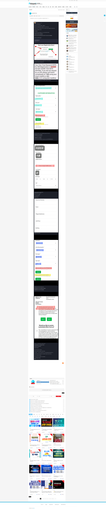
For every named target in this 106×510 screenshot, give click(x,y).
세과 (41, 414)
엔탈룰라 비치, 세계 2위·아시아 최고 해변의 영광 (55, 382)
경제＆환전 (54, 416)
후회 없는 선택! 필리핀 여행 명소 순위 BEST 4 (54, 383)
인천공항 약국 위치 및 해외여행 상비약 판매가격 (35, 404)
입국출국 (34, 414)
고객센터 (70, 6)
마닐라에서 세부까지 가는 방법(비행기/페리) (35, 411)
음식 (35, 416)
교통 (55, 414)
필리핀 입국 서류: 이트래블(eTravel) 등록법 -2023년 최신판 (37, 402)
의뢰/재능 (43, 6)
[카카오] (71, 18)
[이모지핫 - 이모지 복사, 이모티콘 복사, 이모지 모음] (71, 25)
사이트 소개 (42, 504)
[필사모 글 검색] (104, 21)
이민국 (44, 414)
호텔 (50, 416)
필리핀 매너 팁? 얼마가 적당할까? (34, 399)
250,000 (69, 58)
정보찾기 (74, 0)
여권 (36, 414)
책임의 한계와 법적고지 (63, 504)
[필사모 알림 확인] (75, 7)
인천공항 (53, 414)
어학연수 (46, 416)
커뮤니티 (37, 6)
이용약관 (46, 504)
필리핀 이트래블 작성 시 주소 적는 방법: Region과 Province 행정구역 (38, 410)
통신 (32, 416)
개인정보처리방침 (51, 504)
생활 (62, 414)
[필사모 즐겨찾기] (28, 0)
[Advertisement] (46, 371)
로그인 (69, 0)
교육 (39, 416)
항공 (56, 416)
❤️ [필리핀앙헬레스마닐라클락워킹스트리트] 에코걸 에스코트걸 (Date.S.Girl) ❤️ (72, 47)
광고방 (67, 6)
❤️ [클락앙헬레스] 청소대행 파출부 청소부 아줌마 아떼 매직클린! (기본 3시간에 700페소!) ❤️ (72, 35)
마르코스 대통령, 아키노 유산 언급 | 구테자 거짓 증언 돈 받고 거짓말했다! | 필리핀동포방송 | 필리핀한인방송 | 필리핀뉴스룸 (72, 45)
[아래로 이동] (104, 22)
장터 (46, 6)
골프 (48, 6)
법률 (58, 414)
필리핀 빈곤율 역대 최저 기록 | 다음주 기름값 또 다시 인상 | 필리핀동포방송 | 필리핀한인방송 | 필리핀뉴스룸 (72, 42)
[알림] (104, 19)
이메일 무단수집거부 (57, 504)
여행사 (59, 416)
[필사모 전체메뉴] (77, 7)
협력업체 (63, 6)
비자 (39, 414)
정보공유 (34, 6)
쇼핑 (60, 414)
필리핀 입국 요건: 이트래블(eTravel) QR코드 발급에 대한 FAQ (37, 400)
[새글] (104, 18)
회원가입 (72, 0)
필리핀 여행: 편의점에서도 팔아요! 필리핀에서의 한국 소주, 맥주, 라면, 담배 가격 (39, 403)
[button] (63, 393)
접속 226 (76, 0)
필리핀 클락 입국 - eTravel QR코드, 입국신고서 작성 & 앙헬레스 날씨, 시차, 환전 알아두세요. (41, 407)
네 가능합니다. (70, 63)
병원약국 (42, 416)
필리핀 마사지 (59, 6)
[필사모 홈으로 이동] (36, 3)
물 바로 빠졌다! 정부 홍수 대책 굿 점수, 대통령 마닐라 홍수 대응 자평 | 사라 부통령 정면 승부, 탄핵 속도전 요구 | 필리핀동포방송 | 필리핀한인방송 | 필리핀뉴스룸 (72, 50)
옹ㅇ (69, 68)
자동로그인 (68, 14)
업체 (50, 6)
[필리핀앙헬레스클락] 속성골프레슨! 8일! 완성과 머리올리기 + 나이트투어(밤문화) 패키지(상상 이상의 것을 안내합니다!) (72, 40)
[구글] (72, 18)
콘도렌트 (56, 6)
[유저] (104, 16)
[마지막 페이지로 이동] (55, 498)
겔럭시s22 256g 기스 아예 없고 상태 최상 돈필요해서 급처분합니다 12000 (72, 37)
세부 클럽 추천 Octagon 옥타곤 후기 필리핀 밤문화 (36, 406)
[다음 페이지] (54, 498)
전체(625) (30, 414)
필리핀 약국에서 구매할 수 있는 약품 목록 (54, 381)
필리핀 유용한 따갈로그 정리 (53, 380)
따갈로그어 (47, 414)
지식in (40, 6)
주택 (37, 416)
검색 (58, 396)
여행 (50, 414)
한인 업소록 (30, 6)
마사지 (30, 416)
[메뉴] (104, 15)
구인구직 (53, 6)
